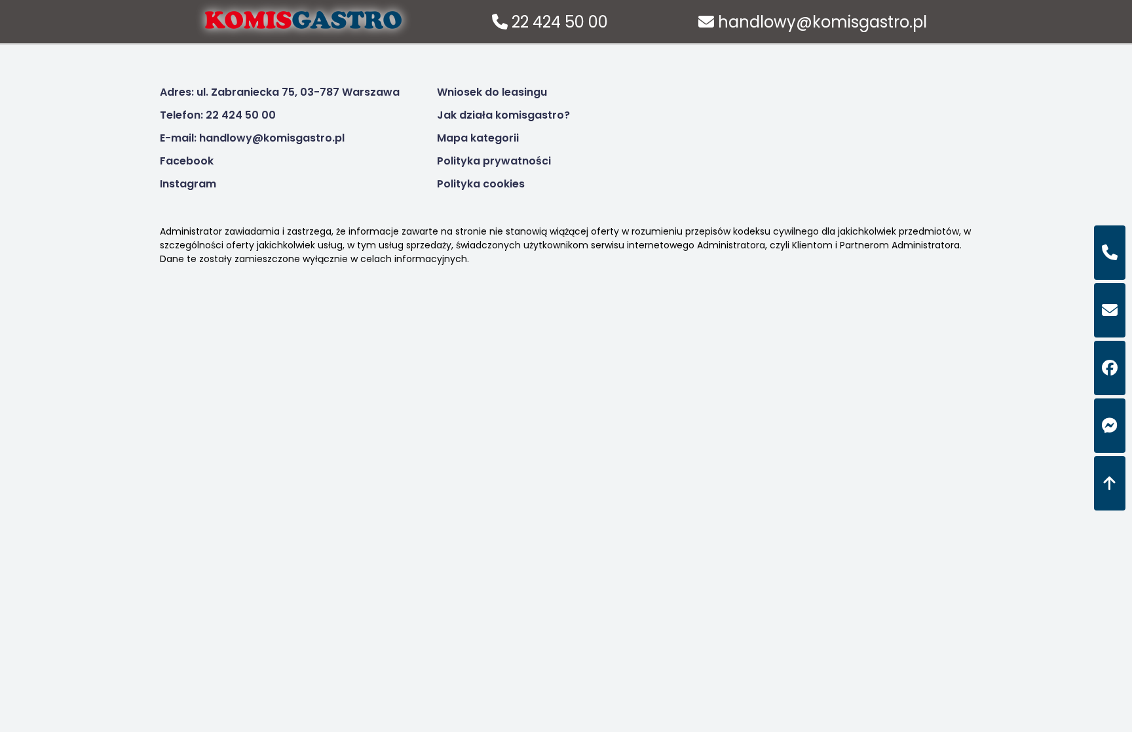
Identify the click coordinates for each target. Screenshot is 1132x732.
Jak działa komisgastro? (503, 115)
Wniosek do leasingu (492, 92)
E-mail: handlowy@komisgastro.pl (252, 137)
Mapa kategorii (478, 137)
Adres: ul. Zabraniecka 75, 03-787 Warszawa (280, 92)
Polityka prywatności (494, 160)
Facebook (187, 160)
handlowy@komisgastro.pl (820, 22)
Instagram (188, 183)
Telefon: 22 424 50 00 (218, 115)
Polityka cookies (481, 183)
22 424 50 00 (558, 22)
